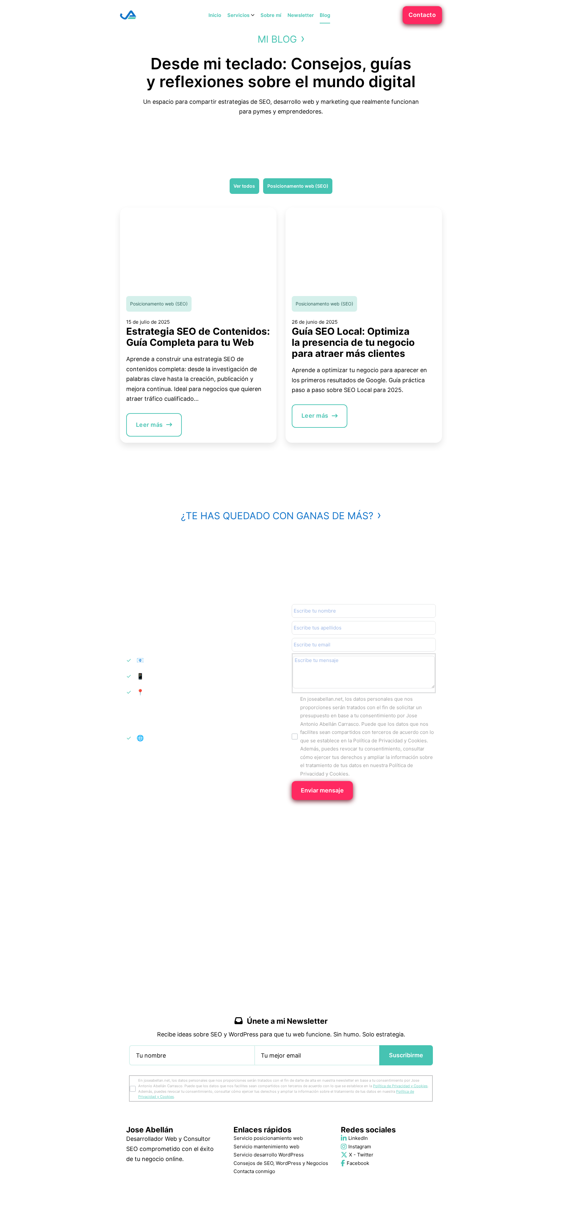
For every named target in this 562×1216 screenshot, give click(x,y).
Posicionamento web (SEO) (159, 303)
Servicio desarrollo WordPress (269, 1155)
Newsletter (301, 15)
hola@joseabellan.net (173, 660)
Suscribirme (406, 1055)
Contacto (422, 14)
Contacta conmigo (254, 1171)
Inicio (214, 15)
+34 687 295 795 (168, 676)
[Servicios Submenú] (252, 15)
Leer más (149, 424)
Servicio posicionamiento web (268, 1138)
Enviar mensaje (322, 790)
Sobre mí (271, 15)
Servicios (238, 15)
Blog (325, 15)
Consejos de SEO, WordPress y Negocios (281, 1163)
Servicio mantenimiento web (266, 1146)
